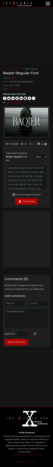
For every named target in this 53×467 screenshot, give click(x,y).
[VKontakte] (29, 98)
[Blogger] (25, 98)
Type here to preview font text (16, 157)
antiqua (12, 89)
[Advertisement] (26, 35)
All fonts (21, 461)
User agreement (19, 455)
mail (33, 452)
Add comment (16, 342)
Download (29, 201)
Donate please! (13, 102)
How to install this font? (28, 194)
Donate (32, 461)
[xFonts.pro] (17, 4)
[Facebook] (4, 98)
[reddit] (9, 98)
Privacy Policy (34, 455)
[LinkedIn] (21, 98)
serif (19, 89)
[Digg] (13, 98)
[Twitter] (17, 98)
